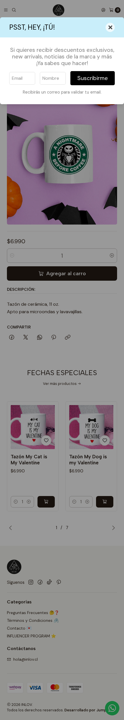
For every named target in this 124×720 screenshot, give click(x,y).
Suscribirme (92, 78)
